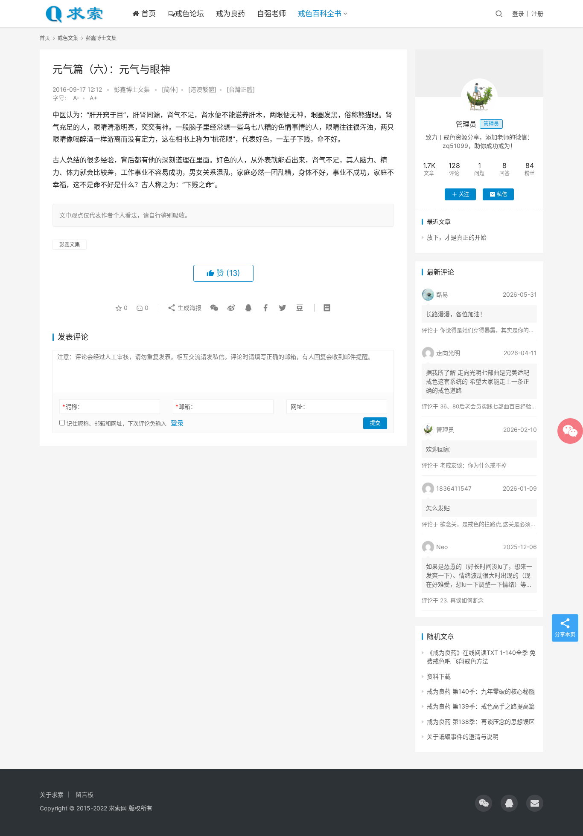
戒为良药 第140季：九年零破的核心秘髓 (481, 691)
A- (76, 97)
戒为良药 (230, 13)
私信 (502, 194)
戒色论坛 (189, 13)
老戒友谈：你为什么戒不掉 (473, 465)
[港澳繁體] (202, 89)
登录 (518, 13)
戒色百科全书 (319, 13)
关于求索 (52, 794)
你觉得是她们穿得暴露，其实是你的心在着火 (495, 330)
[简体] (170, 89)
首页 (147, 13)
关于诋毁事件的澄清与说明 (462, 736)
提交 (375, 423)
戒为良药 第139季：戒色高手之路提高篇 (481, 706)
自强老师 (271, 13)
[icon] (483, 803)
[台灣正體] (241, 89)
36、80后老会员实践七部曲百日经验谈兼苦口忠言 (502, 406)
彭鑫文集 (69, 244)
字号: (61, 97)
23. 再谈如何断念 (462, 600)
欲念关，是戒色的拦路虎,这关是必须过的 (491, 524)
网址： (300, 406)
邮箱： (185, 406)
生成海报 (188, 307)
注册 (537, 13)
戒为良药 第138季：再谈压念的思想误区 (481, 721)
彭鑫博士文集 (132, 89)
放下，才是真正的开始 (457, 237)
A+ (93, 97)
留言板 (84, 794)
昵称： (72, 406)
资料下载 (439, 676)
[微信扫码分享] (214, 308)
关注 (464, 194)
